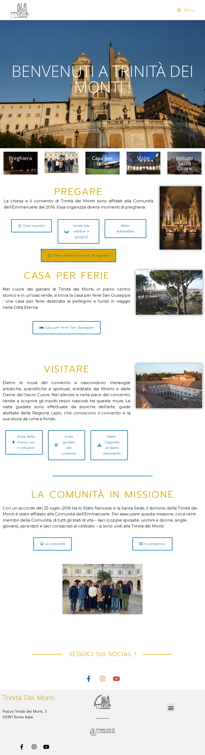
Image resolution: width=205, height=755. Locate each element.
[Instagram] (102, 678)
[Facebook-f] (88, 678)
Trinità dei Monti (29, 698)
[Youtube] (116, 678)
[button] (170, 707)
